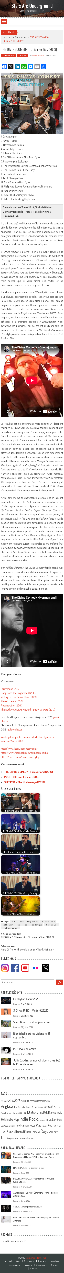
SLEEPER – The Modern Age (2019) (24, 782)
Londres (57, 1119)
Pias (18, 924)
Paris (23, 1125)
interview (42, 1120)
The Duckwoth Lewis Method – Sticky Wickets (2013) (28, 709)
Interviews (54, 1261)
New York (15, 1125)
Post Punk (57, 1125)
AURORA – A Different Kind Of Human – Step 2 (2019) (27, 937)
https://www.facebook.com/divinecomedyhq (24, 752)
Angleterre (9, 1106)
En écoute (27, 1265)
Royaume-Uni (51, 924)
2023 (44, 1101)
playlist (44, 1125)
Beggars (28, 1107)
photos (31, 1125)
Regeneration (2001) (11, 705)
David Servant (38, 55)
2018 (23, 1101)
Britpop (34, 1107)
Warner (31, 1138)
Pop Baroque (36, 924)
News (18, 1261)
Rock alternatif (16, 1131)
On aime (23, 55)
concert (48, 1106)
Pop (25, 924)
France (52, 1112)
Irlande (49, 1120)
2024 (48, 1101)
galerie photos (15, 729)
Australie (21, 1107)
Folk (45, 1112)
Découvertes (14, 1265)
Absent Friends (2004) (12, 701)
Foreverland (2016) (10, 688)
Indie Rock (28, 1119)
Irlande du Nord (48, 921)
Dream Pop (11, 1113)
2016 (11, 1101)
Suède (16, 1138)
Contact (33, 1268)
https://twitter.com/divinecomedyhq (20, 757)
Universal (23, 1138)
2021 (36, 1101)
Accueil (8, 1261)
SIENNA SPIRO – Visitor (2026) (30, 1010)
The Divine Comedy (10, 927)
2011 (2, 1101)
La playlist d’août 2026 (26, 999)
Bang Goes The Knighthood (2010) (18, 693)
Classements (41, 1265)
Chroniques (21, 37)
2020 (32, 1101)
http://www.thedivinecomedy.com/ (19, 748)
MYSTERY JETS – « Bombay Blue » (28, 1167)
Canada (40, 1107)
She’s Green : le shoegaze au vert (32, 1022)
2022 (40, 1101)
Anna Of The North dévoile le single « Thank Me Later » (27, 950)
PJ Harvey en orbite (24, 1049)
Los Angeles (5, 1125)
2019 (13, 921)
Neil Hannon (8, 924)
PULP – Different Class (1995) (21, 777)
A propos (55, 1265)
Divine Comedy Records (28, 921)
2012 (6, 1101)
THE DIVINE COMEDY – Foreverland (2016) (28, 771)
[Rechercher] (59, 982)
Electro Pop (21, 1112)
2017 (17, 1100)
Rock (3, 1131)
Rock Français (33, 1131)
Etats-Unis (35, 1112)
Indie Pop (12, 1119)
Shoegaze (10, 1138)
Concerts (42, 1261)
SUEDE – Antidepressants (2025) (27, 1206)
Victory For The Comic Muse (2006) (19, 697)
